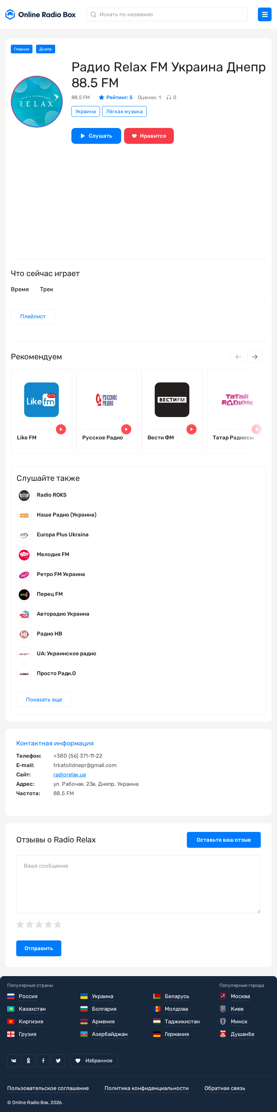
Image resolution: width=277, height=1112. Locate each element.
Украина (85, 111)
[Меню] (265, 14)
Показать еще (44, 699)
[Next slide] (254, 356)
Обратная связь (225, 1088)
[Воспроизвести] (61, 429)
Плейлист (33, 316)
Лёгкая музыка (124, 111)
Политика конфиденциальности (147, 1088)
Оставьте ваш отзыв (224, 840)
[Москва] (223, 996)
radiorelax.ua (69, 774)
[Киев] (223, 1009)
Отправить (39, 948)
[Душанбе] (223, 1034)
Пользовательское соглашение (48, 1088)
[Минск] (223, 1021)
